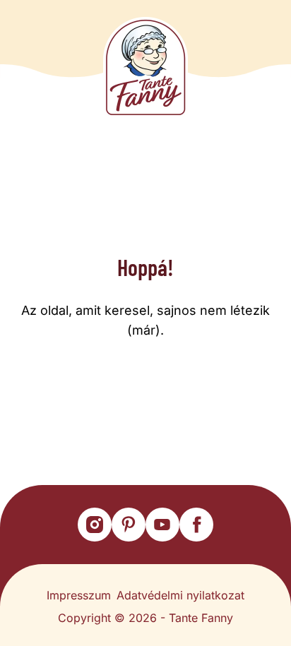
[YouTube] (162, 525)
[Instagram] (95, 525)
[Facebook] (196, 525)
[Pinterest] (129, 525)
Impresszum (79, 595)
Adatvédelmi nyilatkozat (180, 595)
